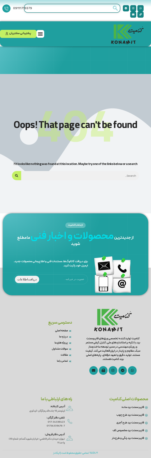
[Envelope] (133, 14)
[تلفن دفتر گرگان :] (70, 421)
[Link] (140, 14)
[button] (40, 34)
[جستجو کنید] (16, 175)
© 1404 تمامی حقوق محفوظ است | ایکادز (75, 453)
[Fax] (103, 370)
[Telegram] (126, 8)
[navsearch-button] (115, 8)
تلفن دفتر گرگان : (55, 418)
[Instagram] (133, 8)
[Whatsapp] (140, 8)
